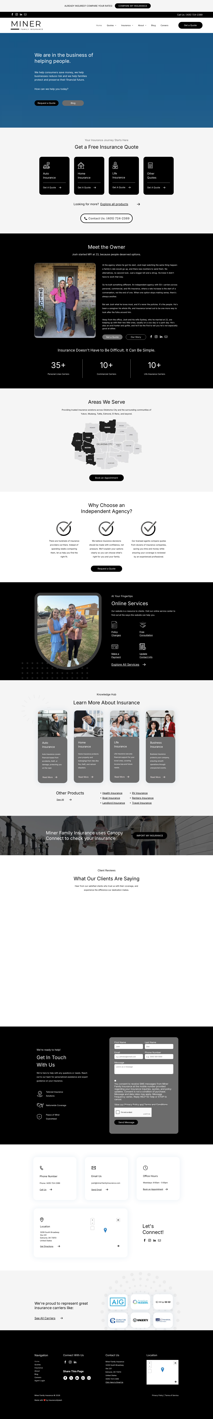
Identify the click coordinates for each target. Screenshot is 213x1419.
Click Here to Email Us (114, 1382)
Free (142, 632)
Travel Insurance (142, 802)
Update (143, 654)
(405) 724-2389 (194, 14)
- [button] (92, 1223)
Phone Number (153, 1052)
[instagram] (16, 15)
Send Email (96, 1189)
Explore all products (114, 204)
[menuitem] (99, 25)
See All (60, 799)
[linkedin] (21, 15)
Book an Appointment (153, 1189)
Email (117, 1052)
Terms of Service (171, 1395)
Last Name (150, 1042)
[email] (25, 15)
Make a (115, 654)
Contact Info (146, 657)
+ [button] (92, 1220)
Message (119, 1062)
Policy (114, 632)
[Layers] (118, 1220)
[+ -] (105, 1233)
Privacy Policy (157, 1395)
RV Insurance (140, 793)
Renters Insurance (143, 798)
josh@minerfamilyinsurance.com (105, 1183)
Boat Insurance (111, 798)
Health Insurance (112, 793)
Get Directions (46, 1246)
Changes (116, 635)
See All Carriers (45, 1318)
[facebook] (12, 15)
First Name (120, 1042)
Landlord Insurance (113, 802)
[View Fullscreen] (92, 1228)
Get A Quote (49, 187)
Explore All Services (125, 664)
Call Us (43, 1189)
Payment (116, 657)
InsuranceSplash (55, 1400)
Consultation (146, 635)
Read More (48, 777)
